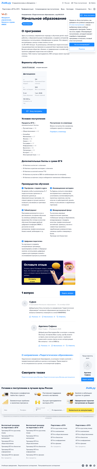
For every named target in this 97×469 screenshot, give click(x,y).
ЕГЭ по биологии (57, 437)
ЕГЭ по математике (57, 431)
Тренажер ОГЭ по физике (35, 455)
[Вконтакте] (83, 465)
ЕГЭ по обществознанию (59, 434)
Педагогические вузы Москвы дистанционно (59, 377)
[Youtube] (90, 465)
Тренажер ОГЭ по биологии (36, 446)
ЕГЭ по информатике (58, 440)
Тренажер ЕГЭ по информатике (8, 451)
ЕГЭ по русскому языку (59, 428)
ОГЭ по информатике (83, 440)
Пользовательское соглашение (49, 466)
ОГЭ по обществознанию (84, 434)
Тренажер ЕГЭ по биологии (11, 446)
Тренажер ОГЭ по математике (32, 437)
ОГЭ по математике (82, 431)
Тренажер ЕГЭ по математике (8, 437)
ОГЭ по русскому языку (84, 428)
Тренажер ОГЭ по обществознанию (32, 442)
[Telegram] (87, 465)
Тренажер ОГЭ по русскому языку (35, 432)
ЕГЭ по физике (56, 443)
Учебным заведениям (9, 466)
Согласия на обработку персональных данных (58, 416)
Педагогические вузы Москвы (32, 377)
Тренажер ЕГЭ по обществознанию (8, 442)
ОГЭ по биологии (82, 437)
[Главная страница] (6, 3)
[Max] (94, 465)
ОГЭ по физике (81, 443)
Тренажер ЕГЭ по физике (10, 455)
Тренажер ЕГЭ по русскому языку (11, 432)
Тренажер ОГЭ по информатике (32, 451)
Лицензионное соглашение (27, 466)
